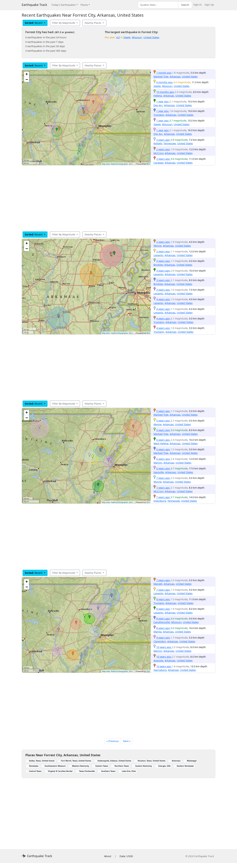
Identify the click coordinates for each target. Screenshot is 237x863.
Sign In (197, 4)
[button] (84, 112)
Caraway (158, 162)
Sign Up (209, 4)
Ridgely (158, 143)
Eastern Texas (101, 766)
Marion (158, 462)
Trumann (159, 114)
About (107, 856)
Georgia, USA (164, 766)
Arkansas (175, 76)
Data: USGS (126, 856)
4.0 (118, 37)
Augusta (158, 660)
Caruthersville (162, 622)
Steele (126, 37)
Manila (158, 631)
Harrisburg (160, 670)
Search (185, 4)
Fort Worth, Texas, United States (76, 760)
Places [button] (84, 4)
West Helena (161, 443)
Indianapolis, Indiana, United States (114, 760)
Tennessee (169, 143)
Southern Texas (108, 771)
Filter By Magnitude (64, 22)
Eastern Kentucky (143, 766)
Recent (34, 22)
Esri (148, 163)
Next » (126, 741)
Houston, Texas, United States (151, 760)
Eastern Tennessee (185, 766)
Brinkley (158, 264)
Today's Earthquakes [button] (63, 4)
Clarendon (160, 641)
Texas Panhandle (87, 771)
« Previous (113, 741)
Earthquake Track (34, 5)
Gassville (159, 472)
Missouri (137, 37)
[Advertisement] (118, 198)
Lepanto (158, 255)
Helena (158, 95)
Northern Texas (122, 766)
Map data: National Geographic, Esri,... (118, 163)
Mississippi (192, 760)
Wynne (158, 245)
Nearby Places (93, 22)
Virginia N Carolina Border (60, 771)
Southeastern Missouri (55, 766)
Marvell (158, 584)
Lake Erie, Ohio (129, 771)
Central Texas (35, 771)
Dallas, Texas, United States (41, 760)
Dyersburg (160, 500)
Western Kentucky (80, 766)
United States (151, 37)
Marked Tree (161, 76)
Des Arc (158, 105)
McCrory (158, 153)
